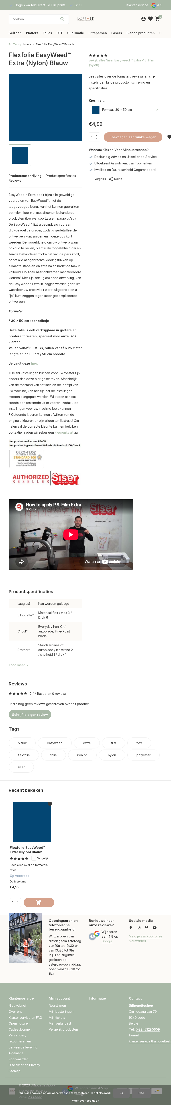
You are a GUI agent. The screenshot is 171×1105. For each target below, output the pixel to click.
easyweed (55, 743)
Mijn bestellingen (61, 1011)
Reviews (15, 180)
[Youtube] (155, 928)
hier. (34, 363)
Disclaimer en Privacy (24, 1065)
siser (21, 767)
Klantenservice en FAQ (25, 1017)
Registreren (57, 1005)
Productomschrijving (25, 176)
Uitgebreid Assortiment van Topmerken (123, 163)
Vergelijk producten (63, 1029)
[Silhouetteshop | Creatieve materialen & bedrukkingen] (85, 19)
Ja (121, 1093)
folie (53, 755)
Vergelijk (100, 179)
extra (87, 743)
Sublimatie (75, 33)
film (113, 743)
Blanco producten (140, 33)
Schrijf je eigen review (30, 714)
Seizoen (15, 33)
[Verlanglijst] (150, 19)
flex (139, 743)
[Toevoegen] (39, 902)
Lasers (116, 33)
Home (27, 44)
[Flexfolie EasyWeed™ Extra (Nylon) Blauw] (32, 822)
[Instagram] (138, 928)
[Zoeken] (62, 19)
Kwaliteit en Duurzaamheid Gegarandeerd (125, 170)
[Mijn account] (143, 19)
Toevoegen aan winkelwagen (133, 137)
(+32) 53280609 (148, 1029)
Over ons (15, 1011)
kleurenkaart (64, 432)
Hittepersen (97, 33)
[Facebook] (130, 928)
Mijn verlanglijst (60, 1023)
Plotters (32, 33)
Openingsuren (19, 1023)
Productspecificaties (61, 176)
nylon (112, 755)
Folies (47, 33)
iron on (82, 755)
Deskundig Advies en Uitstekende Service (125, 157)
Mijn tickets (57, 1017)
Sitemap (14, 1071)
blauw (22, 743)
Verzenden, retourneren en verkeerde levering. (23, 1041)
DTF (60, 33)
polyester (143, 755)
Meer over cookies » (86, 1100)
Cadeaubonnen (20, 1029)
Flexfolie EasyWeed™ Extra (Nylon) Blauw (27, 849)
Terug (16, 44)
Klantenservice (137, 5)
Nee (141, 1093)
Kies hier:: (97, 100)
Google (107, 941)
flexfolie (24, 755)
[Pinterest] (147, 928)
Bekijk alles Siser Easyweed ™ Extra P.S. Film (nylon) (121, 62)
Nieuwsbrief (17, 1005)
